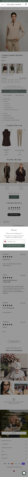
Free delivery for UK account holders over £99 (14, 1)
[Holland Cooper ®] (14, 4)
